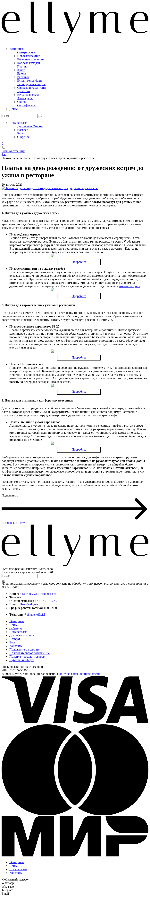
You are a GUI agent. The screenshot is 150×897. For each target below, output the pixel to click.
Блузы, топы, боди (29, 80)
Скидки (22, 101)
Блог (20, 133)
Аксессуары (25, 98)
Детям (13, 108)
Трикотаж (23, 91)
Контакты (15, 646)
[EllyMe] (75, 42)
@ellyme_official (34, 614)
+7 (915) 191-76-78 (47, 600)
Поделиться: (10, 495)
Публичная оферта (21, 660)
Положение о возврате (24, 649)
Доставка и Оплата (30, 126)
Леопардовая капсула (31, 84)
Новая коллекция (28, 55)
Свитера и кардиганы (31, 87)
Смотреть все (26, 52)
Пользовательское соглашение (29, 653)
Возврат (22, 129)
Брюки (21, 73)
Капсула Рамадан (28, 63)
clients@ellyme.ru (30, 604)
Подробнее (79, 262)
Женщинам (16, 48)
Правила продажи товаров (27, 656)
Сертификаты (26, 105)
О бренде (23, 137)
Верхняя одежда (28, 94)
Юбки (21, 70)
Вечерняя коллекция (30, 59)
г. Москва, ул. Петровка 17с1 (39, 593)
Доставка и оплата (21, 635)
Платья (22, 66)
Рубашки (23, 77)
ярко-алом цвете (129, 286)
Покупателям (18, 122)
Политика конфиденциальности (78, 673)
